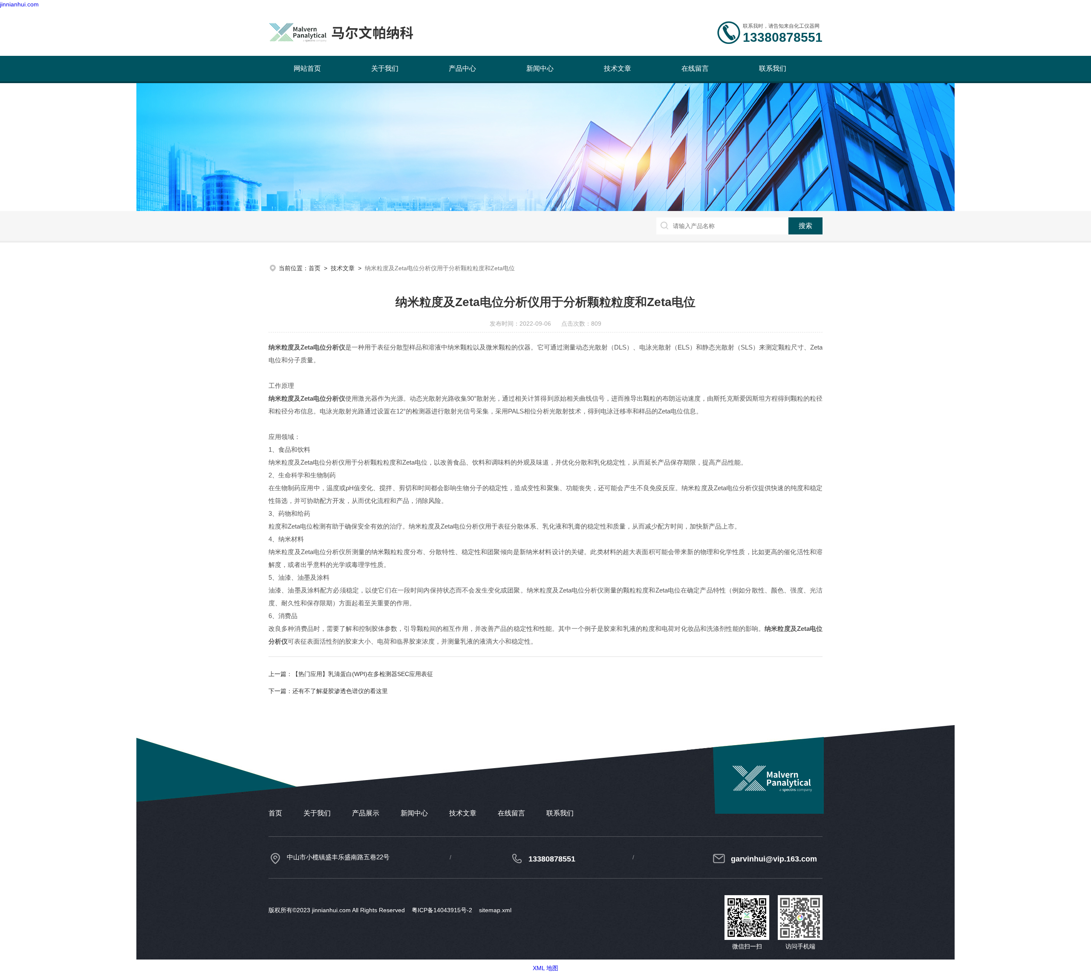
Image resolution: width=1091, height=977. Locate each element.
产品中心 (462, 68)
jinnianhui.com (19, 4)
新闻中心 (540, 68)
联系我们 (772, 68)
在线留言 (695, 68)
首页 (314, 268)
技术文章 (617, 68)
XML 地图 (545, 968)
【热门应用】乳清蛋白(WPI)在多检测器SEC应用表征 (362, 674)
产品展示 (365, 813)
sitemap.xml (495, 910)
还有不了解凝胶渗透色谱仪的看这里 (340, 691)
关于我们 (384, 68)
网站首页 (307, 68)
